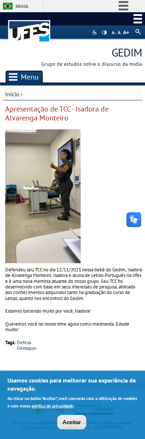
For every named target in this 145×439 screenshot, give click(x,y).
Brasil (22, 6)
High (104, 32)
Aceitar (71, 422)
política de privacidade (52, 406)
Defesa (24, 342)
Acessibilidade (95, 32)
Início (12, 94)
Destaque (26, 348)
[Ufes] (29, 27)
